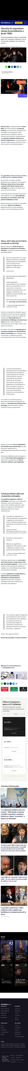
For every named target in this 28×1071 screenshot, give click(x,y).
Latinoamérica (4, 46)
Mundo (2, 1034)
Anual (22, 714)
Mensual (16, 714)
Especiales (16, 1045)
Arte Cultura (10, 1047)
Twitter (16, 1013)
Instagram (17, 1011)
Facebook (17, 1009)
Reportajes (17, 1034)
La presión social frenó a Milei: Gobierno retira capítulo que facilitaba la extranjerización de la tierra (13, 911)
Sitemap (22, 1059)
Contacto (3, 1015)
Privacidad (3, 1017)
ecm (21, 46)
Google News (5, 689)
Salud (7, 1045)
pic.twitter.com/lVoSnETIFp (18, 302)
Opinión (17, 1030)
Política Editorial (5, 1011)
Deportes (23, 1047)
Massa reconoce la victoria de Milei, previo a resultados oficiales (13, 176)
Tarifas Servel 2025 (14, 1059)
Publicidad (3, 1013)
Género (11, 1045)
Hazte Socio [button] (18, 22)
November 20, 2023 (11, 307)
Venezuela (3, 1030)
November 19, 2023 (11, 555)
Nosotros (12, 1055)
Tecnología (17, 1047)
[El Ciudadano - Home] (7, 23)
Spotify (17, 1019)
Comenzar (14, 751)
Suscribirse (14, 733)
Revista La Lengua (19, 1036)
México (11, 46)
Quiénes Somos (5, 1009)
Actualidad (18, 1028)
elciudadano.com (8, 668)
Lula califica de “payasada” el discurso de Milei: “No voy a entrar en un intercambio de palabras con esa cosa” (14, 879)
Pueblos (23, 1044)
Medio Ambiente (9, 1044)
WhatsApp (14, 690)
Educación (3, 1047)
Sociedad (22, 1045)
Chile (2, 1025)
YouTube (23, 690)
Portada (17, 1025)
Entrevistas (18, 1032)
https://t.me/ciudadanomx (12, 666)
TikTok (16, 1017)
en (20, 1061)
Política (3, 1044)
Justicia (3, 1045)
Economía (17, 1044)
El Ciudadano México (7, 72)
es (18, 1061)
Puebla (16, 46)
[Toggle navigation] (25, 22)
